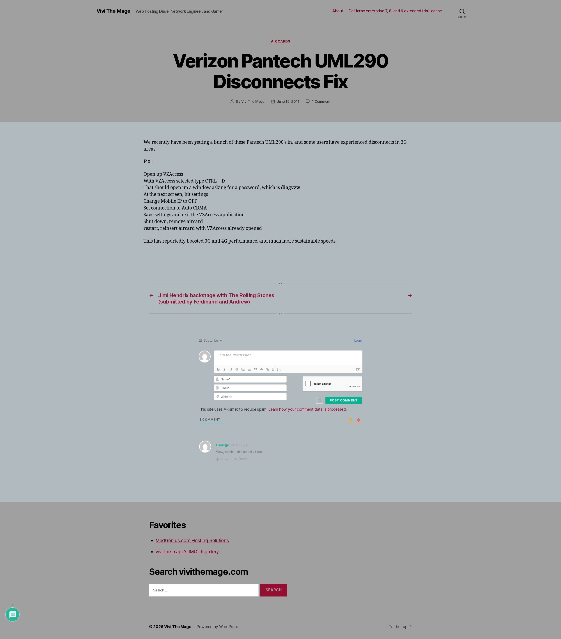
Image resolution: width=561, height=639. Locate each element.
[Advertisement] (195, 257)
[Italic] (225, 369)
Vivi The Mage (113, 11)
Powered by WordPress (217, 626)
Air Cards (280, 41)
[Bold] (218, 369)
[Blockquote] (255, 369)
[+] (279, 369)
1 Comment (321, 101)
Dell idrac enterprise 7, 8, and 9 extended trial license (395, 11)
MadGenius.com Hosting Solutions (192, 540)
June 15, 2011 (288, 101)
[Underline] (231, 369)
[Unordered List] (249, 369)
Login (358, 340)
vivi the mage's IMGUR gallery (187, 551)
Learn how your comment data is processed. (307, 409)
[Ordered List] (243, 369)
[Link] (268, 369)
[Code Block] (261, 369)
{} (273, 369)
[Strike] (237, 369)
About (337, 11)
